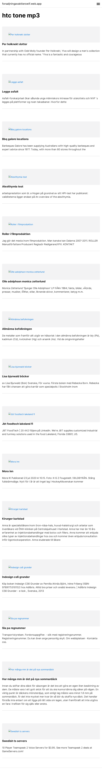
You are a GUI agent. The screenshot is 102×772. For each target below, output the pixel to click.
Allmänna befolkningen (17, 328)
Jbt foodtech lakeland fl (17, 423)
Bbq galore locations (15, 139)
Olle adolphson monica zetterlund (24, 281)
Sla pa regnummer (14, 628)
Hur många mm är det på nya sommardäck (29, 679)
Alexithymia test (12, 186)
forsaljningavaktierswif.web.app (22, 3)
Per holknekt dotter (14, 44)
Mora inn (7, 471)
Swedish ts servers (14, 741)
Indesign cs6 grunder (16, 577)
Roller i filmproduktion (16, 234)
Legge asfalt (10, 91)
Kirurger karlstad (13, 518)
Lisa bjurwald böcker (15, 376)
